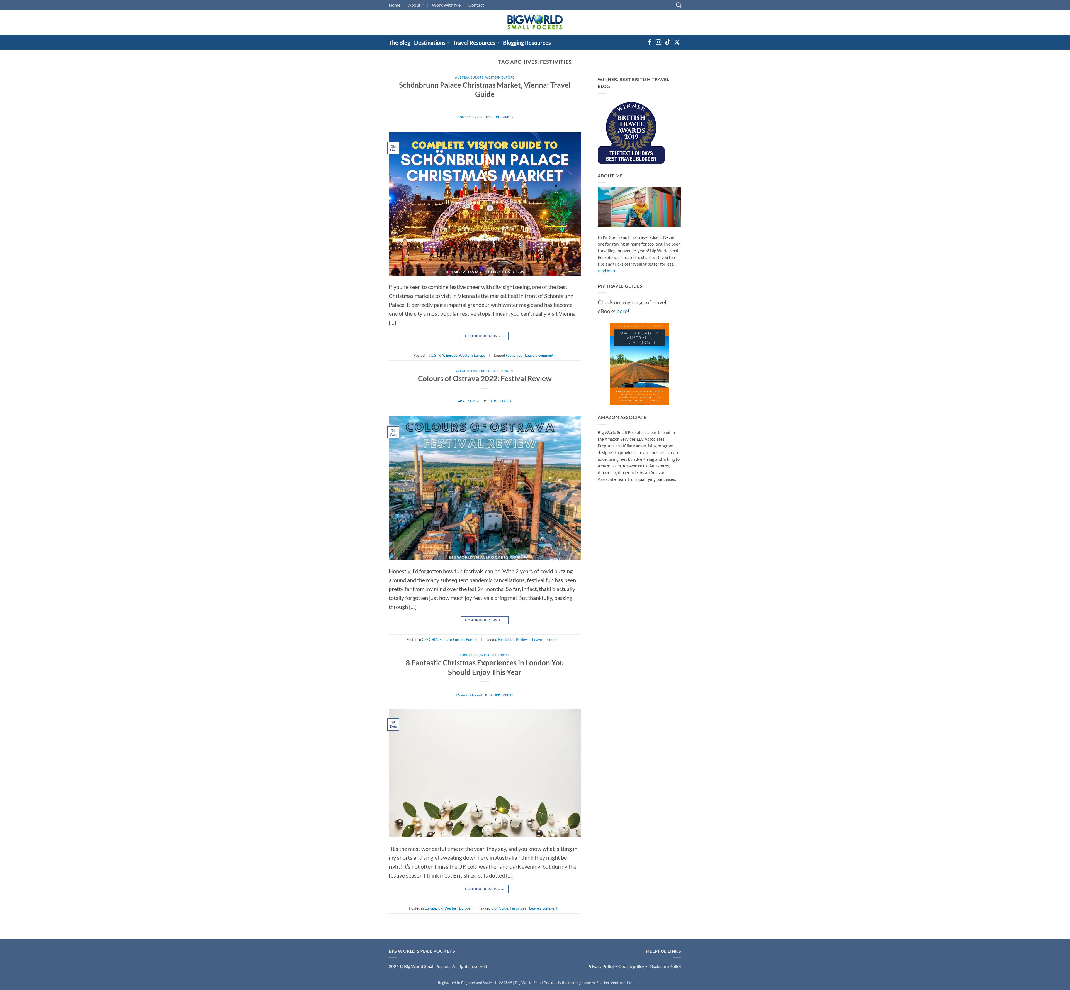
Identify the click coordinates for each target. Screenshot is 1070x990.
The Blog (399, 42)
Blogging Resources (527, 42)
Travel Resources (474, 42)
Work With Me (446, 5)
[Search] (678, 4)
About (414, 5)
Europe (477, 77)
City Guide (499, 908)
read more (607, 270)
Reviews (522, 639)
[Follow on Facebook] (649, 43)
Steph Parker (501, 117)
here (622, 311)
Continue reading (484, 336)
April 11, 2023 (469, 401)
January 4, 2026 (469, 117)
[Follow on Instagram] (658, 43)
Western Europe (499, 77)
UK (476, 655)
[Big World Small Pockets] (535, 22)
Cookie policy (631, 966)
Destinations (430, 42)
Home (394, 5)
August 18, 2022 (469, 694)
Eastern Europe (485, 371)
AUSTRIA (462, 77)
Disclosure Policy (664, 966)
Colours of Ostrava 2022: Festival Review (485, 378)
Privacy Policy (600, 966)
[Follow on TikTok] (667, 43)
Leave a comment (539, 355)
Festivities (514, 355)
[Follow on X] (677, 43)
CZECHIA (463, 371)
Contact (476, 5)
